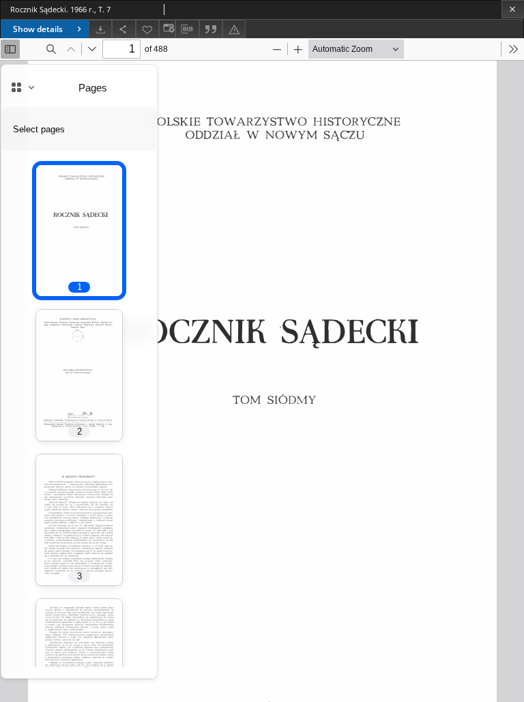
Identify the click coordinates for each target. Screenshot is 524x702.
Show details (38, 29)
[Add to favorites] (147, 29)
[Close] (512, 9)
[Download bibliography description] (187, 29)
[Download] (100, 29)
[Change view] (167, 29)
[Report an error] (234, 29)
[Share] (123, 29)
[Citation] (210, 29)
